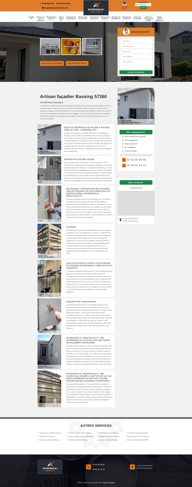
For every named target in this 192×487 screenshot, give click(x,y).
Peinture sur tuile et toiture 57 (40, 18)
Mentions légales (109, 483)
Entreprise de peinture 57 (94, 17)
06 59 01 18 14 (64, 3)
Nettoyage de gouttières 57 (116, 17)
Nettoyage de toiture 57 (137, 17)
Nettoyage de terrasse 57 (126, 17)
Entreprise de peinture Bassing (138, 433)
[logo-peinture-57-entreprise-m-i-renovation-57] (96, 7)
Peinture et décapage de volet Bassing (81, 436)
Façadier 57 (31, 17)
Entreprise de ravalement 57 (71, 17)
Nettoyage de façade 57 (105, 17)
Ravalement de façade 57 (51, 17)
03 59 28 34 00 (48, 3)
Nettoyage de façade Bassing (108, 440)
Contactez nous (77, 63)
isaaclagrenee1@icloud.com (56, 8)
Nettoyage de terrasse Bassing (108, 433)
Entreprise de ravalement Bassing (50, 433)
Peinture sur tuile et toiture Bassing (80, 433)
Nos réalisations (52, 63)
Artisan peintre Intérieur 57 (159, 18)
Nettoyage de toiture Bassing (78, 440)
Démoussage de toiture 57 (82, 17)
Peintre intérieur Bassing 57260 (138, 440)
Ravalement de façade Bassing (49, 440)
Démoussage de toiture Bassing (138, 436)
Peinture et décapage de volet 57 (148, 18)
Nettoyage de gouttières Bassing (109, 436)
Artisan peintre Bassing (47, 436)
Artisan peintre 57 (61, 18)
